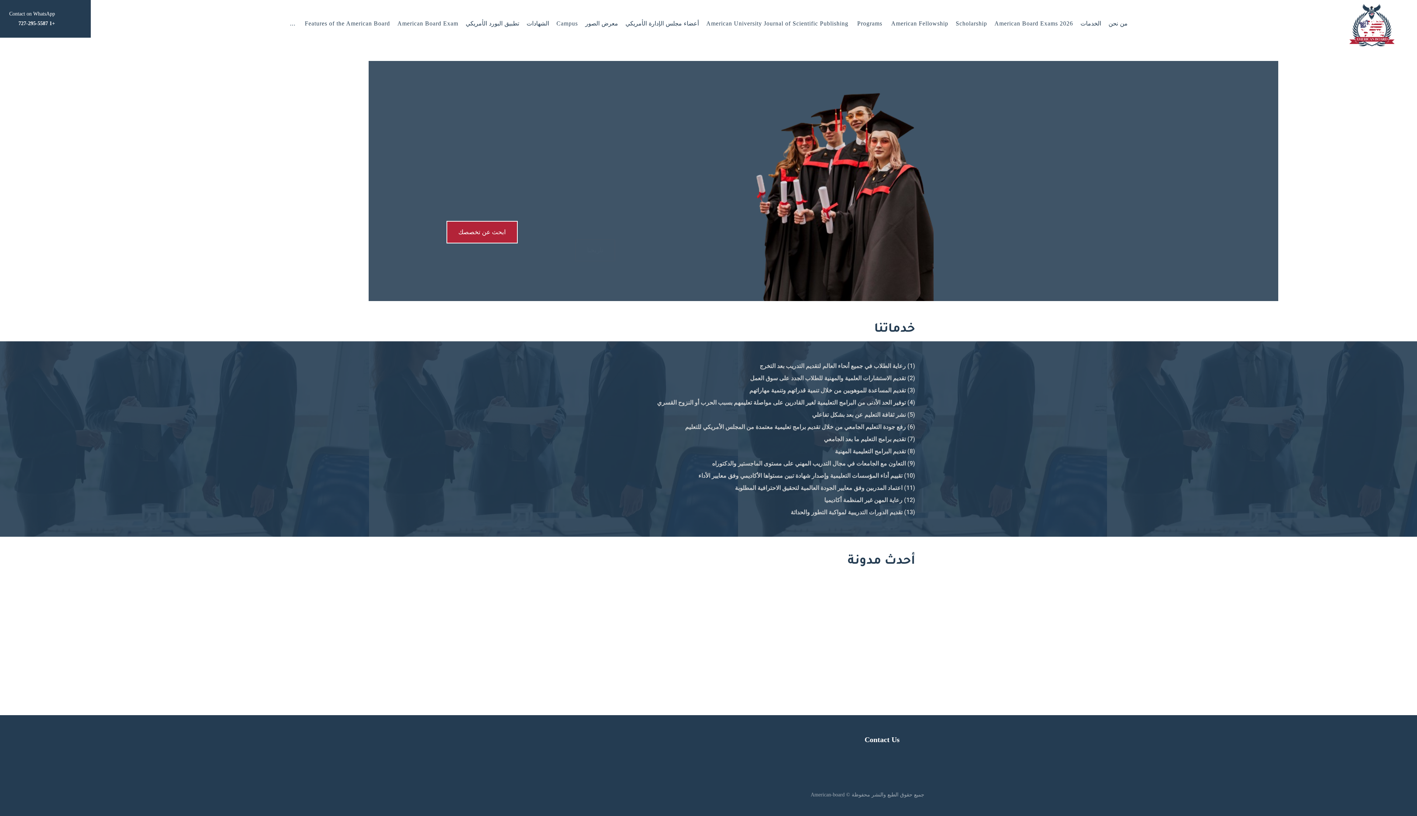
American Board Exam (427, 23)
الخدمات (1090, 23)
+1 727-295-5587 (584, 638)
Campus (567, 23)
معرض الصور (601, 23)
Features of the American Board (347, 23)
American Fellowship (919, 23)
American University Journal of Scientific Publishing (777, 23)
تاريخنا (595, 232)
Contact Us (882, 739)
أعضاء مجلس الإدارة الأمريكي (662, 23)
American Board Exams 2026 (1033, 23)
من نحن (1118, 23)
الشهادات (538, 23)
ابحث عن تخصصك (482, 232)
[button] (292, 24)
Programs (869, 23)
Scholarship (971, 23)
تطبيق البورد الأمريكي (492, 23)
